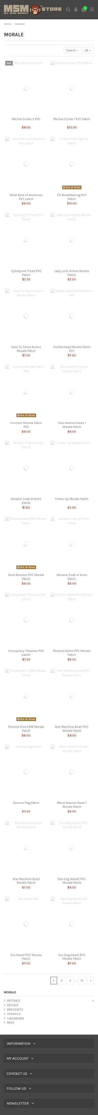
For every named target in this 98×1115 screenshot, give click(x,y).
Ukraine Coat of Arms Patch (71, 576)
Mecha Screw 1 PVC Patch (71, 119)
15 (81, 980)
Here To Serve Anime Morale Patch (26, 348)
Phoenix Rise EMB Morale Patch (26, 728)
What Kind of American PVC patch (26, 196)
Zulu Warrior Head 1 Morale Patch (72, 424)
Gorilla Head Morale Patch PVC (71, 348)
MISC (11, 1022)
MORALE (10, 992)
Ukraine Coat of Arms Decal (26, 500)
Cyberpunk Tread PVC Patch (26, 272)
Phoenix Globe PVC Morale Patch (71, 652)
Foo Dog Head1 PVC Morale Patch (71, 956)
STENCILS (14, 1014)
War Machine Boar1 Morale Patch (26, 880)
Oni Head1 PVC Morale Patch (26, 956)
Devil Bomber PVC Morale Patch (26, 576)
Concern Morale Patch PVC (26, 424)
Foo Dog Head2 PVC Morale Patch (72, 880)
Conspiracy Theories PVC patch (26, 652)
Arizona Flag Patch (26, 803)
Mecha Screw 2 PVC (26, 119)
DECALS (12, 1005)
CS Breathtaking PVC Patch (72, 196)
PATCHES (13, 1000)
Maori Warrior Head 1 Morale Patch (72, 804)
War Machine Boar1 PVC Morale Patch (72, 728)
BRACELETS (15, 1009)
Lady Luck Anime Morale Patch (71, 272)
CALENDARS (15, 1018)
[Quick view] (26, 113)
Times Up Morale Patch (71, 499)
